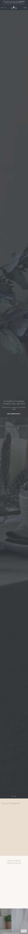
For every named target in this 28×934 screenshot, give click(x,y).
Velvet (14, 891)
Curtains (14, 905)
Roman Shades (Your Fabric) (8, 823)
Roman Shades (14, 906)
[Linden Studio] (14, 7)
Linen (14, 890)
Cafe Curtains (14, 903)
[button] (2, 7)
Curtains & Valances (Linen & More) (8, 838)
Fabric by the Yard (19, 822)
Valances (14, 901)
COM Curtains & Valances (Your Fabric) (20, 838)
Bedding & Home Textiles (8, 853)
